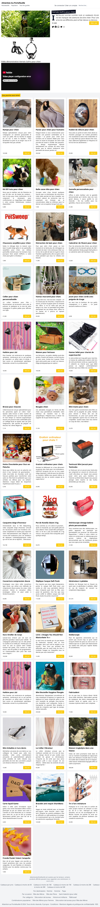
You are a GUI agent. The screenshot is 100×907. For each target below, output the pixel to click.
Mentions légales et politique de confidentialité (76, 904)
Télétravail (73, 897)
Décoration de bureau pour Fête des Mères (72, 900)
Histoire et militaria (60, 897)
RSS (96, 904)
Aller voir (94, 23)
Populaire (14, 5)
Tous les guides (25, 5)
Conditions (54, 904)
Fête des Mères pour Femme (43, 900)
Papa (64, 891)
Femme (49, 891)
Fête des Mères (38, 894)
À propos (45, 904)
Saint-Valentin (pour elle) (68, 894)
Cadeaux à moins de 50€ (56, 887)
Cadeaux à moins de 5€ (23, 885)
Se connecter (59, 5)
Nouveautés (5, 5)
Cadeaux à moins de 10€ (42, 885)
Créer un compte (71, 5)
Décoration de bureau (43, 897)
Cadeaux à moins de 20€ (82, 885)
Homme (57, 891)
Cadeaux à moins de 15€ (62, 885)
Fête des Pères (51, 894)
